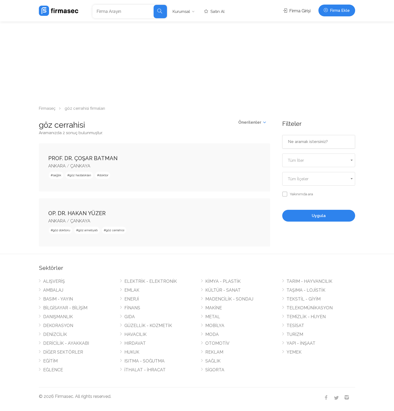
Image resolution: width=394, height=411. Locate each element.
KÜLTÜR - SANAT (223, 290)
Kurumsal (181, 11)
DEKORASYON (58, 325)
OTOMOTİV (217, 343)
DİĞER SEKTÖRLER (63, 352)
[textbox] (319, 160)
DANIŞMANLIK (58, 316)
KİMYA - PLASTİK (223, 281)
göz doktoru (61, 230)
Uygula (319, 215)
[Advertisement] (197, 61)
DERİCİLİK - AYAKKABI (66, 343)
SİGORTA (214, 369)
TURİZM (295, 334)
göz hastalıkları (80, 175)
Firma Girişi (299, 10)
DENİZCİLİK (55, 334)
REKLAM (214, 352)
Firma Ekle (339, 10)
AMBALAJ (53, 290)
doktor (103, 175)
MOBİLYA (214, 325)
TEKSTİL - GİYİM (304, 299)
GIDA (129, 316)
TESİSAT (295, 325)
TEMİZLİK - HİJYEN (306, 316)
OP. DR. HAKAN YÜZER (77, 213)
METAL (212, 316)
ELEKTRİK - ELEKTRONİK (150, 281)
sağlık (57, 175)
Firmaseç (47, 108)
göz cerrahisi (115, 230)
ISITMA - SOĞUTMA (144, 361)
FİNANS (132, 307)
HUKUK (131, 352)
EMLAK (131, 290)
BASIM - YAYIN (58, 299)
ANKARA (57, 165)
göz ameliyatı (88, 230)
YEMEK (294, 352)
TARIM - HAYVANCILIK (309, 281)
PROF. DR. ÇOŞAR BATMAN (83, 158)
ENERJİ (131, 299)
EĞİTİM (50, 361)
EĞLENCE (53, 369)
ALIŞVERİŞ (54, 281)
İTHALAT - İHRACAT (145, 369)
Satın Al (217, 11)
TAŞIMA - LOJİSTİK (306, 290)
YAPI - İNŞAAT (301, 343)
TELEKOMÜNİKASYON (310, 307)
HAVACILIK (135, 334)
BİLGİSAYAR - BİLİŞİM (65, 307)
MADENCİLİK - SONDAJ (229, 299)
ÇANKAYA (80, 165)
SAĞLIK (213, 361)
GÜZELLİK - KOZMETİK (148, 325)
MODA (212, 334)
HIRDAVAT (135, 343)
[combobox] (318, 160)
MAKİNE (213, 307)
